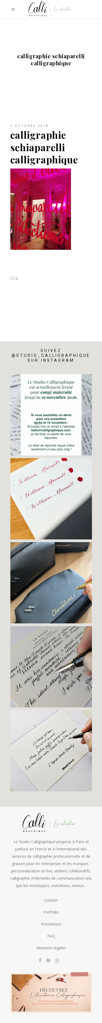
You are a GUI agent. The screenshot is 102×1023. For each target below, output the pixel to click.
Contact (51, 900)
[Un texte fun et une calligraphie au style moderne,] (51, 750)
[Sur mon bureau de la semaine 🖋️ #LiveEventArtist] (51, 666)
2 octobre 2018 (29, 126)
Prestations (51, 924)
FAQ (51, 935)
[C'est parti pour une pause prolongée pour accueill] (51, 414)
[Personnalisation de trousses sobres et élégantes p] (51, 582)
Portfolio (51, 912)
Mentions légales (51, 947)
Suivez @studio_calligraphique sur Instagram (51, 355)
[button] (11, 1017)
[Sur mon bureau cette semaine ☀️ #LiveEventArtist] (51, 498)
